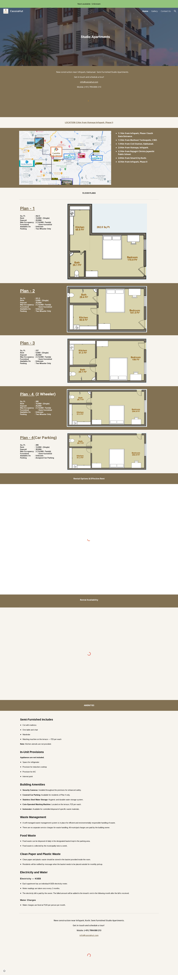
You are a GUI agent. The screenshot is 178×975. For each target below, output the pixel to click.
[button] (175, 11)
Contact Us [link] (166, 11)
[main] (95, 36)
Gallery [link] (154, 11)
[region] (89, 4)
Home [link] (145, 11)
